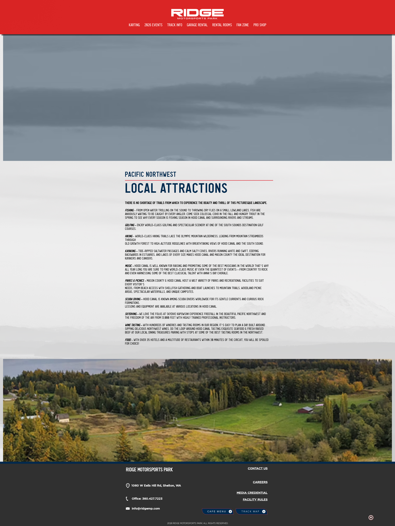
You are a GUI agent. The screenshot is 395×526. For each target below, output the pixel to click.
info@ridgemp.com (146, 508)
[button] (153, 25)
